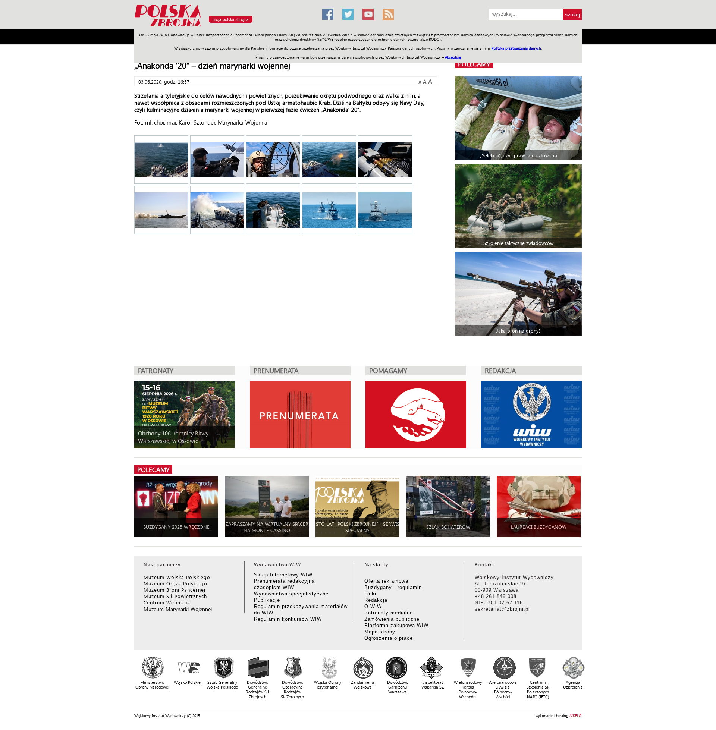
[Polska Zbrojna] (223, 26)
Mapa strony (379, 632)
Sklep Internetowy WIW (283, 575)
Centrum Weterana (167, 602)
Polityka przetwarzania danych (516, 48)
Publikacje (267, 600)
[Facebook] (327, 14)
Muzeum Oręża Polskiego (175, 583)
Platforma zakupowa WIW (396, 625)
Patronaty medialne (388, 613)
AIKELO (575, 715)
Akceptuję (453, 57)
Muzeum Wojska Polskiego (177, 577)
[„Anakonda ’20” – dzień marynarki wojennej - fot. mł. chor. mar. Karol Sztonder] (329, 210)
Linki (370, 594)
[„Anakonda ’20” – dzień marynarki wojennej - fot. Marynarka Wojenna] (161, 160)
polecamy (474, 64)
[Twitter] (348, 14)
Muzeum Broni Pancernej (174, 589)
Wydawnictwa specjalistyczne (291, 594)
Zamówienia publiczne (392, 619)
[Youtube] (368, 14)
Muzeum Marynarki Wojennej (178, 609)
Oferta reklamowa (386, 581)
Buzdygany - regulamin (393, 587)
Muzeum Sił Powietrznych (175, 596)
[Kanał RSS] (388, 14)
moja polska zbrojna (231, 19)
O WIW (373, 606)
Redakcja (375, 600)
